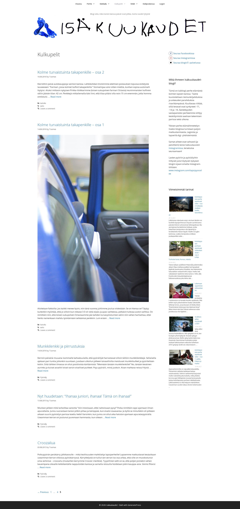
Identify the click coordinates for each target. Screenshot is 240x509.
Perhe (89, 4)
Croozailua (46, 442)
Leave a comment (47, 108)
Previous (43, 492)
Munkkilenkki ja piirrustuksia (61, 346)
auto (42, 106)
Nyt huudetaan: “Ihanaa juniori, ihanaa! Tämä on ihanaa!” (84, 396)
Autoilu (43, 103)
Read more (55, 96)
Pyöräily (43, 377)
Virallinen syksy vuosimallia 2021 (198, 320)
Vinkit (132, 4)
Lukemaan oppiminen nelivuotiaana (198, 287)
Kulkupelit (118, 4)
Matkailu (103, 4)
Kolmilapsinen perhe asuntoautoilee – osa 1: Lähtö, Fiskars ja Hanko (198, 357)
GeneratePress (134, 505)
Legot (162, 4)
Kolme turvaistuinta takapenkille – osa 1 (71, 124)
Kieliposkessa (148, 4)
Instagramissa (176, 148)
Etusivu (79, 4)
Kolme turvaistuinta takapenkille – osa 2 (71, 72)
